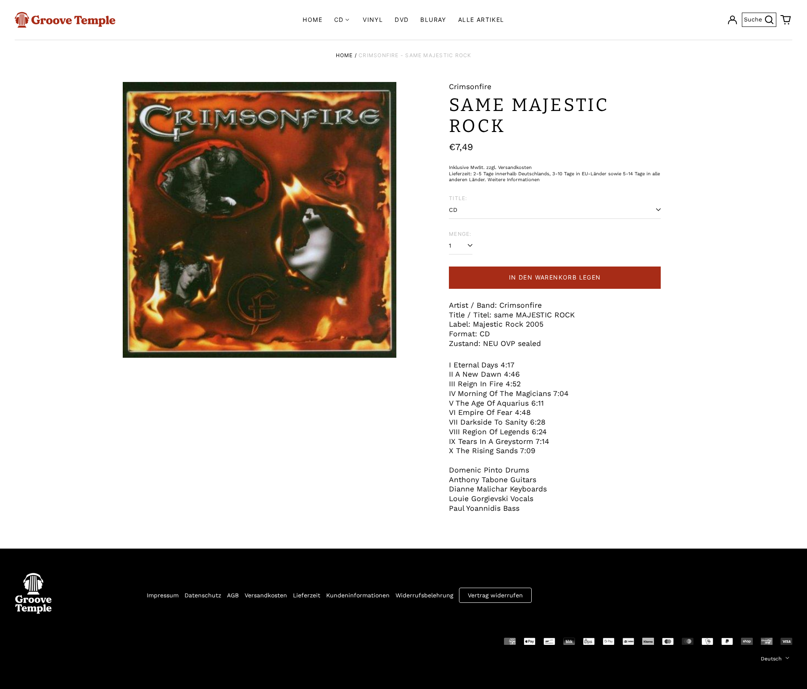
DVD (402, 19)
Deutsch (772, 659)
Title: (458, 198)
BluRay (433, 19)
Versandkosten (266, 595)
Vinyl (373, 19)
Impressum (163, 595)
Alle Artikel (481, 19)
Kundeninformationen (358, 595)
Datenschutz (203, 595)
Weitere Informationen (514, 179)
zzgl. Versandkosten (509, 167)
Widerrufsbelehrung (424, 595)
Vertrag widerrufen (495, 595)
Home (312, 19)
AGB (233, 595)
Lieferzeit (306, 595)
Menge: (460, 234)
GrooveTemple (53, 641)
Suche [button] (760, 19)
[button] (786, 19)
